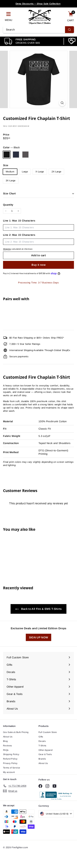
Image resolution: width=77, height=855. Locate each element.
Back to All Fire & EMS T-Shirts (41, 608)
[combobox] (38, 29)
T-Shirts (42, 745)
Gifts (40, 736)
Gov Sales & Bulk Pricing (16, 732)
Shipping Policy (11, 754)
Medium (10, 171)
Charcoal (25, 154)
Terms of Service (11, 767)
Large (25, 171)
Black (6, 154)
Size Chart (9, 193)
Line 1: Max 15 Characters (19, 220)
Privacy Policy (10, 763)
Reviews (7, 745)
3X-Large (11, 180)
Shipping (7, 249)
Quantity (8, 204)
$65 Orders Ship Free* (38, 4)
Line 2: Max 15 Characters (19, 234)
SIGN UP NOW (38, 637)
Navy (16, 154)
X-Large (39, 171)
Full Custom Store (47, 732)
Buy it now (38, 264)
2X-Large (56, 171)
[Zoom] (62, 103)
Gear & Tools (45, 754)
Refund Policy (10, 759)
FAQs (5, 750)
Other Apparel (45, 750)
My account (9, 772)
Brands (42, 759)
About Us (8, 736)
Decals (42, 741)
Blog (5, 741)
